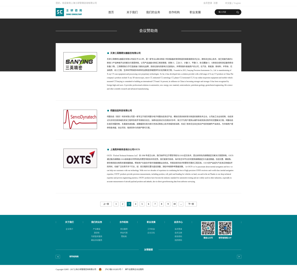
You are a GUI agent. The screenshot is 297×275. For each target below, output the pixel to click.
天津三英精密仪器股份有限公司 (125, 53)
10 (174, 204)
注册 (215, 3)
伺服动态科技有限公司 (121, 110)
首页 (111, 12)
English (237, 3)
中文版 (228, 3)
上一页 (106, 204)
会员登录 (207, 3)
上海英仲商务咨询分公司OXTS (125, 149)
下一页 (191, 204)
